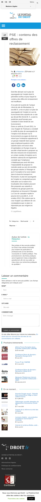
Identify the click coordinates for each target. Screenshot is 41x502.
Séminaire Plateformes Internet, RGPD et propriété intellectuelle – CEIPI (26, 378)
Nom (4, 286)
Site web (5, 303)
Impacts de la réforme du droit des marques (26, 410)
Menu (32, 2)
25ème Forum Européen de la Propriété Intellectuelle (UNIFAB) (26, 347)
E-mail (5, 295)
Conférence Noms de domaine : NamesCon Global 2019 (25, 370)
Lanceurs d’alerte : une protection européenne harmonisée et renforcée (26, 418)
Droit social (24, 221)
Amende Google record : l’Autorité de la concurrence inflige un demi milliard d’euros (26, 395)
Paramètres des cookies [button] (16, 498)
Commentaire (7, 312)
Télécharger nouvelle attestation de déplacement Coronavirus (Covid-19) (27, 403)
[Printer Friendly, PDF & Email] (17, 76)
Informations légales (9, 462)
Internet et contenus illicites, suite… (27, 425)
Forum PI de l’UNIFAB (22, 362)
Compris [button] (31, 499)
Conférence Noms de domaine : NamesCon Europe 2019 (25, 355)
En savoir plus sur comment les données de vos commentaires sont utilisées (20, 336)
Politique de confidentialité (11, 465)
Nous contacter (7, 469)
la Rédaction (20, 71)
